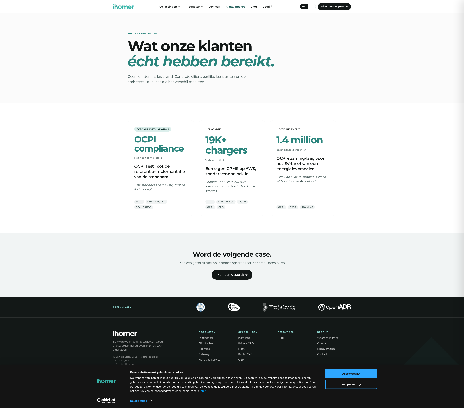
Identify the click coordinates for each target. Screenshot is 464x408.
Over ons (323, 343)
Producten (192, 6)
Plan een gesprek (332, 6)
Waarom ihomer (327, 337)
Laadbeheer (206, 337)
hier (203, 390)
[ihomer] (123, 6)
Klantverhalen (235, 6)
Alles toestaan (351, 373)
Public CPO (245, 354)
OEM (241, 359)
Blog (253, 6)
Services (214, 6)
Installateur (245, 337)
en (311, 6)
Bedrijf (267, 6)
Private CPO (246, 343)
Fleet (241, 348)
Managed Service (209, 359)
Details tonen (138, 400)
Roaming (204, 348)
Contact (322, 354)
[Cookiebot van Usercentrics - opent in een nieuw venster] (106, 401)
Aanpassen (349, 384)
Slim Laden (206, 343)
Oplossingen (168, 6)
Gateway (204, 354)
